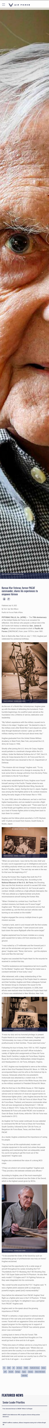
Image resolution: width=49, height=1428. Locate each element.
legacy (24, 1372)
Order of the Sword (40, 1372)
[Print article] (4, 599)
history (43, 1368)
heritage (18, 1372)
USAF (9, 1368)
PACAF (26, 1368)
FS (4, 1368)
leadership (24, 1375)
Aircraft (11, 1372)
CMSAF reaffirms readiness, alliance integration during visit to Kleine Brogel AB (24, 1423)
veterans (30, 1372)
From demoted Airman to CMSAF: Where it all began (17, 1408)
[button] (3, 5)
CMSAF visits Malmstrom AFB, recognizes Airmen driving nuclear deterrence (21, 1415)
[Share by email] (8, 599)
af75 (5, 1372)
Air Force (19, 1368)
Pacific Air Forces (34, 1368)
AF (13, 1368)
